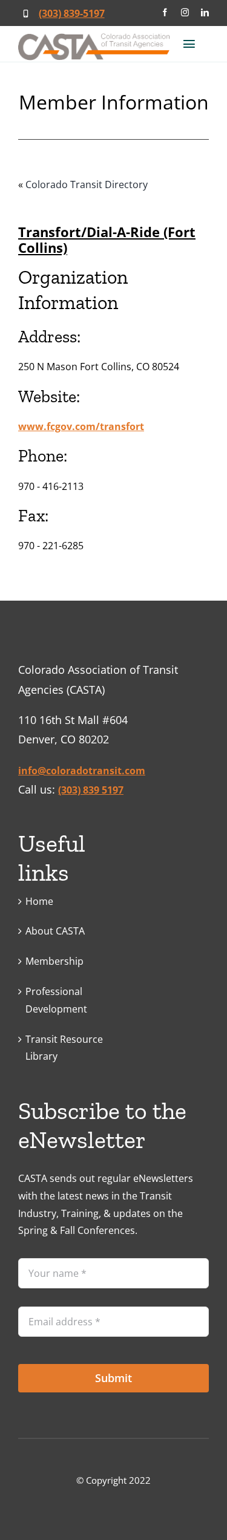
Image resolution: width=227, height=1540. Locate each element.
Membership (54, 961)
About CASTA (55, 931)
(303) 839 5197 (90, 790)
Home (39, 901)
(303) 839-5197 (72, 13)
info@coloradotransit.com (81, 770)
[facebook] (165, 12)
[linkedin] (205, 12)
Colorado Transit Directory (86, 184)
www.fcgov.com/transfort (81, 426)
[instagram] (185, 12)
